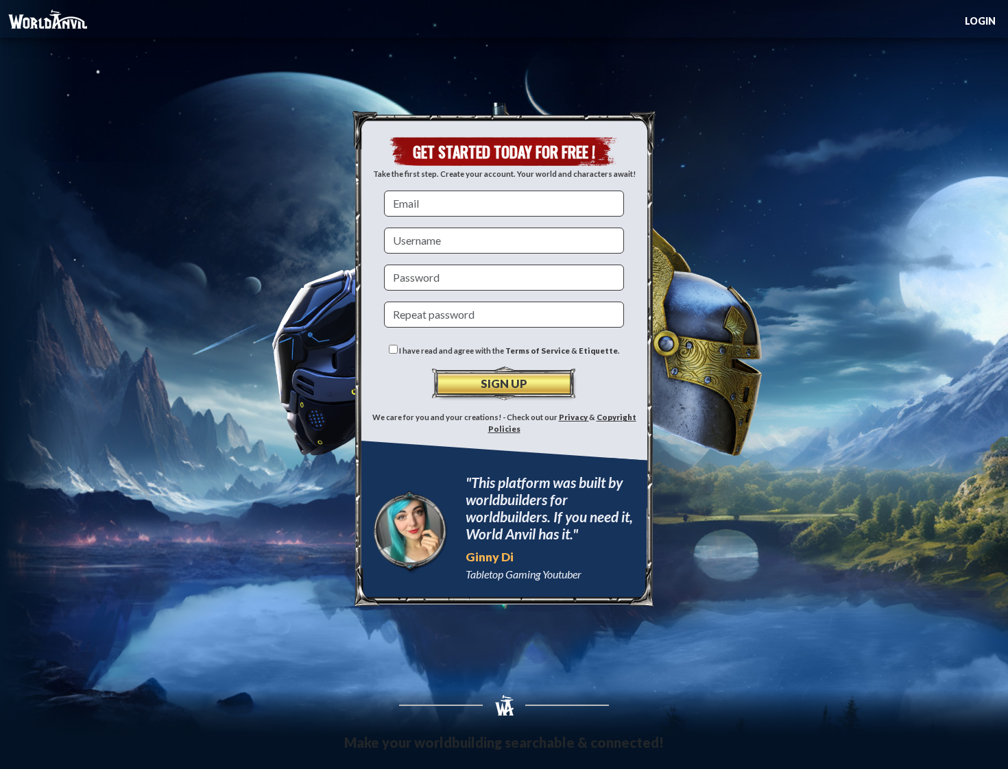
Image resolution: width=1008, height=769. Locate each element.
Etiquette (598, 350)
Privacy (574, 417)
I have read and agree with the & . (509, 350)
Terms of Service (537, 350)
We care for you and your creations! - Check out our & (504, 423)
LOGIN (980, 21)
